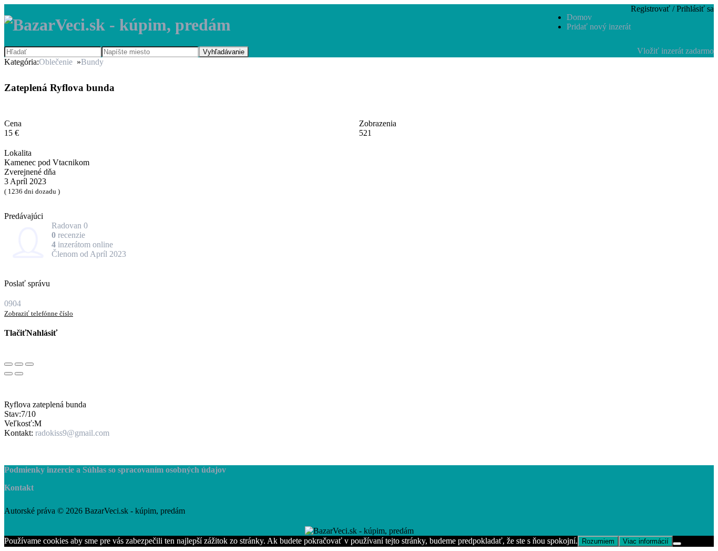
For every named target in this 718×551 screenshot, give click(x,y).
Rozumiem (598, 541)
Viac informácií (646, 541)
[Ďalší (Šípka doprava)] (19, 373)
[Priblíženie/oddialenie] (29, 364)
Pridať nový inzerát (599, 26)
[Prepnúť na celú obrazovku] (19, 364)
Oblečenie (56, 61)
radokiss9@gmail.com (72, 432)
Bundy (92, 61)
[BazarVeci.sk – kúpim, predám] (117, 24)
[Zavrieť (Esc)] (8, 364)
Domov (579, 17)
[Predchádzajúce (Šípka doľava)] (8, 373)
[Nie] (677, 543)
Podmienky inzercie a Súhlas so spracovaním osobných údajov (115, 469)
